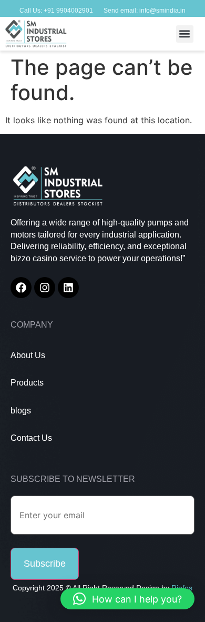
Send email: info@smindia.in (145, 10)
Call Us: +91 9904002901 (56, 10)
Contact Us (31, 437)
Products (27, 382)
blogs (21, 410)
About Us (28, 355)
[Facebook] (21, 287)
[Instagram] (44, 287)
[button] (184, 34)
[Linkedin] (68, 287)
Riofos (181, 588)
